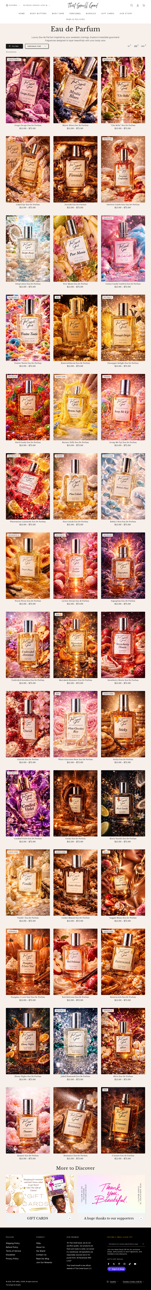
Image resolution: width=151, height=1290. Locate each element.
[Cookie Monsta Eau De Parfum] (75, 882)
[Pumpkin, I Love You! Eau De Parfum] (28, 962)
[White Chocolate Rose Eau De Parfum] (75, 724)
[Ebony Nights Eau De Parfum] (28, 1041)
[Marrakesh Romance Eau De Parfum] (75, 645)
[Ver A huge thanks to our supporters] (111, 1194)
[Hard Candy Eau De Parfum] (28, 407)
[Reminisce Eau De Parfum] (75, 1120)
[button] (131, 5)
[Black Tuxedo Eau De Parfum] (123, 803)
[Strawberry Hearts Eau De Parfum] (123, 645)
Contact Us (41, 1255)
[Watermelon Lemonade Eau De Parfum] (28, 486)
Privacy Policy (12, 1258)
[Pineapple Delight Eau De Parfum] (123, 328)
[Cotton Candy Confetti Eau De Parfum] (123, 248)
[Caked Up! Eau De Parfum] (28, 169)
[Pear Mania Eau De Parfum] (75, 248)
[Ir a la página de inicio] (83, 5)
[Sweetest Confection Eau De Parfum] (123, 169)
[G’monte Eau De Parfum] (123, 1120)
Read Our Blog (42, 1258)
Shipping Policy (13, 1243)
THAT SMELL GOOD (18, 1281)
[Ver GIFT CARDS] (40, 1194)
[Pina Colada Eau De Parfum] (75, 486)
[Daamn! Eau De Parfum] (28, 1120)
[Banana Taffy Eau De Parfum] (75, 407)
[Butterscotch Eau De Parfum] (123, 962)
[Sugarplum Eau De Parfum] (123, 565)
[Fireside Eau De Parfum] (75, 169)
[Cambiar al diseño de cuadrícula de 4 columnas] (142, 46)
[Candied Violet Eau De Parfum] (28, 803)
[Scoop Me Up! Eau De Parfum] (123, 407)
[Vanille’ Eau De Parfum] (28, 882)
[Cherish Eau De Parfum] (28, 724)
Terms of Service (13, 1251)
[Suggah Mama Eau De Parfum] (123, 882)
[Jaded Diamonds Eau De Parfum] (75, 1041)
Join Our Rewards (44, 1262)
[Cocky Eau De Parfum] (75, 803)
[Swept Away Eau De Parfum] (28, 248)
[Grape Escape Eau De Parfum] (28, 90)
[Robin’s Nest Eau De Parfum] (123, 486)
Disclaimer (10, 1255)
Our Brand (40, 1251)
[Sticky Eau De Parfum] (123, 724)
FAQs (38, 1243)
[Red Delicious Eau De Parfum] (75, 962)
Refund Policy (12, 1247)
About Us (40, 1247)
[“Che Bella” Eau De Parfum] (123, 90)
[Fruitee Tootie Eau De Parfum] (28, 328)
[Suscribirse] (143, 1244)
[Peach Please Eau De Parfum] (28, 565)
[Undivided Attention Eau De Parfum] (28, 645)
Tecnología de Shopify (13, 1285)
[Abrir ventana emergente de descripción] (69, 1218)
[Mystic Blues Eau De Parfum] (75, 90)
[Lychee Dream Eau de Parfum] (75, 565)
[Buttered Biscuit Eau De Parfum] (75, 328)
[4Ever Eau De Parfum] (123, 1041)
